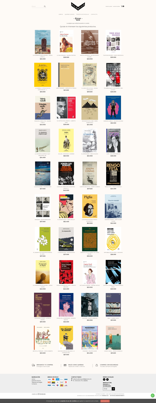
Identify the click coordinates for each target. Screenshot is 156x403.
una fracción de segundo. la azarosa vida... (66, 351)
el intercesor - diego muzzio (89, 153)
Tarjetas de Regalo (82, 14)
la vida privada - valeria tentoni (66, 55)
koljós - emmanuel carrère (66, 153)
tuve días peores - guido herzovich (113, 55)
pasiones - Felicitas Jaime (90, 351)
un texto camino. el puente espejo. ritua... (113, 286)
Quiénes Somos (69, 14)
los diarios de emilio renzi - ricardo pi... (90, 220)
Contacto (94, 14)
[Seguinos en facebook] (107, 379)
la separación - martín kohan (66, 252)
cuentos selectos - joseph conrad (90, 186)
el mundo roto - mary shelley (66, 219)
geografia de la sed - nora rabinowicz (90, 121)
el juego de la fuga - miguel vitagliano (90, 89)
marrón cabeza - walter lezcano (113, 121)
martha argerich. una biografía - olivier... (89, 56)
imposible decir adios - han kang (113, 252)
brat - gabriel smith (113, 318)
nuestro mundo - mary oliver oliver (113, 220)
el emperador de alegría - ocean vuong (42, 286)
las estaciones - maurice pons (42, 186)
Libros (61, 14)
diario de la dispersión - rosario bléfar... (66, 319)
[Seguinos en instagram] (104, 379)
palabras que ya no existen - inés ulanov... (113, 89)
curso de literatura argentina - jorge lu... (66, 187)
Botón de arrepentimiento (117, 395)
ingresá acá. (105, 395)
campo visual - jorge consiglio (113, 351)
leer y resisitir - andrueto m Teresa (66, 88)
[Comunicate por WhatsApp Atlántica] (152, 395)
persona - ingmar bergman (42, 219)
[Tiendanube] (39, 394)
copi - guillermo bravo (113, 153)
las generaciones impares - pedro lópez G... (42, 56)
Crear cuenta (109, 6)
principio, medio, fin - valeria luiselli (42, 121)
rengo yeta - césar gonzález (113, 186)
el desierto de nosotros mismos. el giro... (42, 253)
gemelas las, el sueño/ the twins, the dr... (89, 253)
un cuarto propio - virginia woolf (90, 285)
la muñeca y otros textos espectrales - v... (42, 89)
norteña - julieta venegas (89, 318)
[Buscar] (44, 6)
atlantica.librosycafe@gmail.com (82, 379)
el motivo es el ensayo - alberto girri (66, 121)
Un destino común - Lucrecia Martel (42, 319)
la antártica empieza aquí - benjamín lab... (42, 154)
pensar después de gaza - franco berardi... (66, 286)
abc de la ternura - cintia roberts (43, 351)
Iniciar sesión (116, 6)
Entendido (105, 401)
